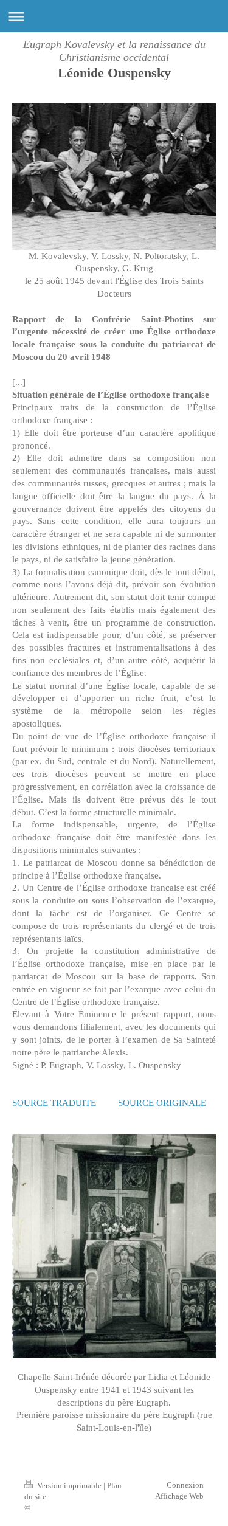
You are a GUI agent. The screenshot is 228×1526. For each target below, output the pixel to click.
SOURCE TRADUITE (54, 1102)
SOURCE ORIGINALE (162, 1102)
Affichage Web (179, 1495)
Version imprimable (69, 1485)
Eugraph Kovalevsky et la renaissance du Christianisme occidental (114, 50)
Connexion (185, 1485)
